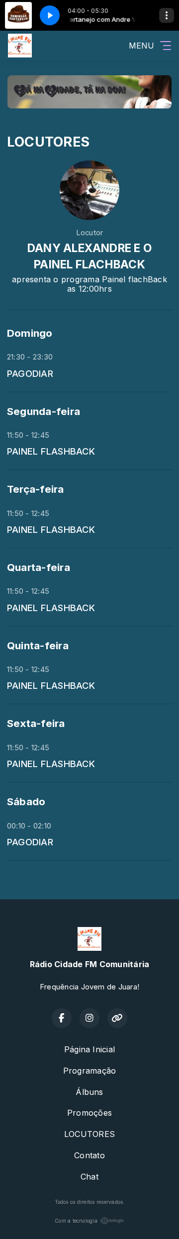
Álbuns (89, 1092)
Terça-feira (35, 489)
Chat (89, 1177)
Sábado (26, 801)
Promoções (89, 1113)
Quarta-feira (38, 567)
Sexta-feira (36, 723)
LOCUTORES (89, 1134)
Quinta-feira (38, 645)
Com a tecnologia (76, 1221)
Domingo (30, 333)
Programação (89, 1071)
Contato (89, 1155)
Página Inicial (89, 1049)
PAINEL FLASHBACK (51, 451)
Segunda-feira (43, 411)
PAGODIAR (30, 373)
